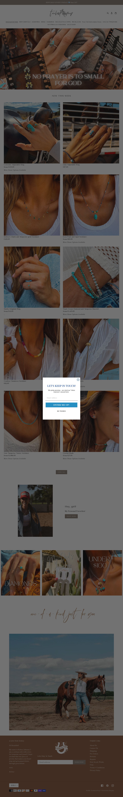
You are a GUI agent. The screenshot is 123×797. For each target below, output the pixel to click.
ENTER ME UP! (61, 405)
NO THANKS (61, 411)
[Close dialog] (78, 379)
